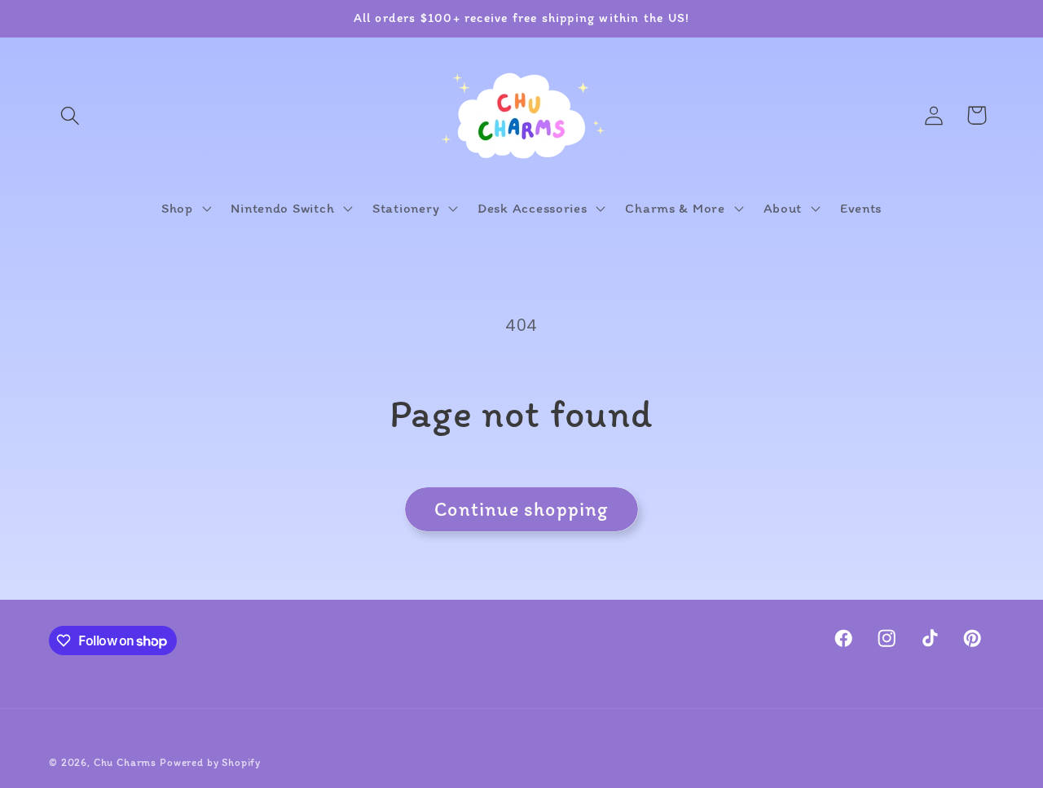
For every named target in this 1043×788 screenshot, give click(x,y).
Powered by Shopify (210, 761)
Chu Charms (125, 761)
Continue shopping (521, 509)
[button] (70, 115)
